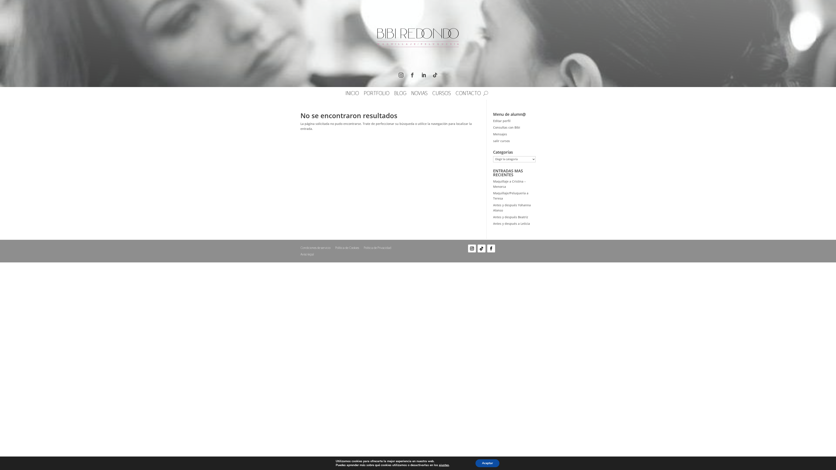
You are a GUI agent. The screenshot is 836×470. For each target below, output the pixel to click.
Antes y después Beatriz (510, 217)
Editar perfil (502, 121)
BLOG (400, 94)
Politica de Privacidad (377, 248)
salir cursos (501, 141)
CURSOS (441, 94)
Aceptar (487, 463)
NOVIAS (419, 94)
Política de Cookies (347, 248)
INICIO (352, 94)
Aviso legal (307, 254)
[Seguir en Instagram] (401, 75)
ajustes (444, 465)
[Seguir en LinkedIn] (423, 75)
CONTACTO (468, 94)
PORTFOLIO (376, 94)
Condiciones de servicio (315, 248)
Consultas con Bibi (506, 127)
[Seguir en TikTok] (435, 75)
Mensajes (500, 134)
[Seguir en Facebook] (412, 75)
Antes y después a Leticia (511, 224)
